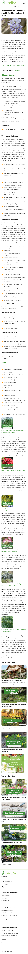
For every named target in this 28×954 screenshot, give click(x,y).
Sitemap (3, 942)
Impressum (4, 947)
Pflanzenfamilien (8, 7)
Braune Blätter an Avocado (9, 915)
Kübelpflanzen (5, 900)
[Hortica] (9, 2)
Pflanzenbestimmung (6, 881)
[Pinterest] (2, 887)
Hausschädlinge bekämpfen (9, 935)
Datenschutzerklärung (6, 945)
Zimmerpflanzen (5, 895)
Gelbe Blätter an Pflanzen (8, 913)
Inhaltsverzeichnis (10, 70)
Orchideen (4, 898)
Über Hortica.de (5, 884)
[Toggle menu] (24, 3)
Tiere (2, 903)
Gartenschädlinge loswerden (9, 933)
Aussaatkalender (5, 878)
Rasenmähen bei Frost (7, 910)
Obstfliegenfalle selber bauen (9, 930)
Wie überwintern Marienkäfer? (9, 923)
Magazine (3, 939)
